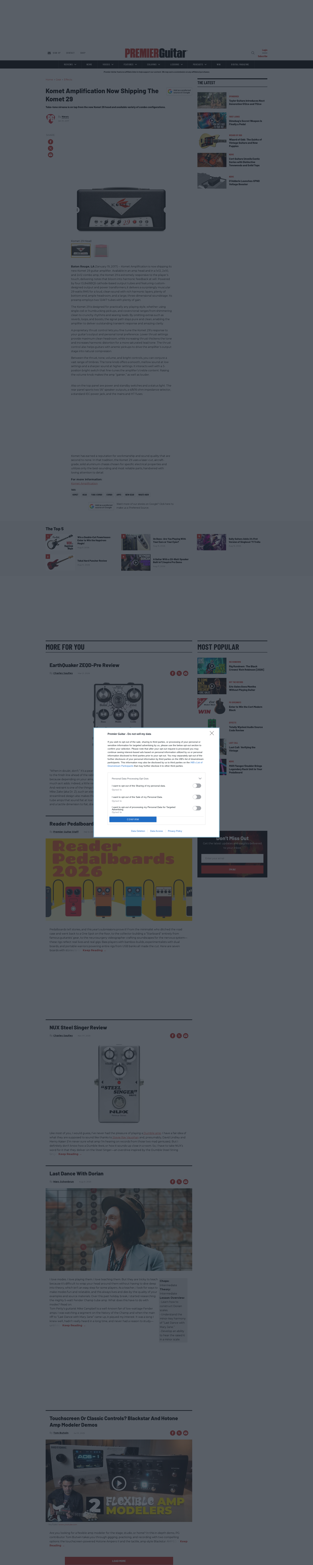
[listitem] (156, 778)
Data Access (156, 831)
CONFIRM (133, 819)
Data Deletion (138, 831)
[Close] (213, 734)
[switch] (197, 785)
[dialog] (156, 782)
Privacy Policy (175, 831)
